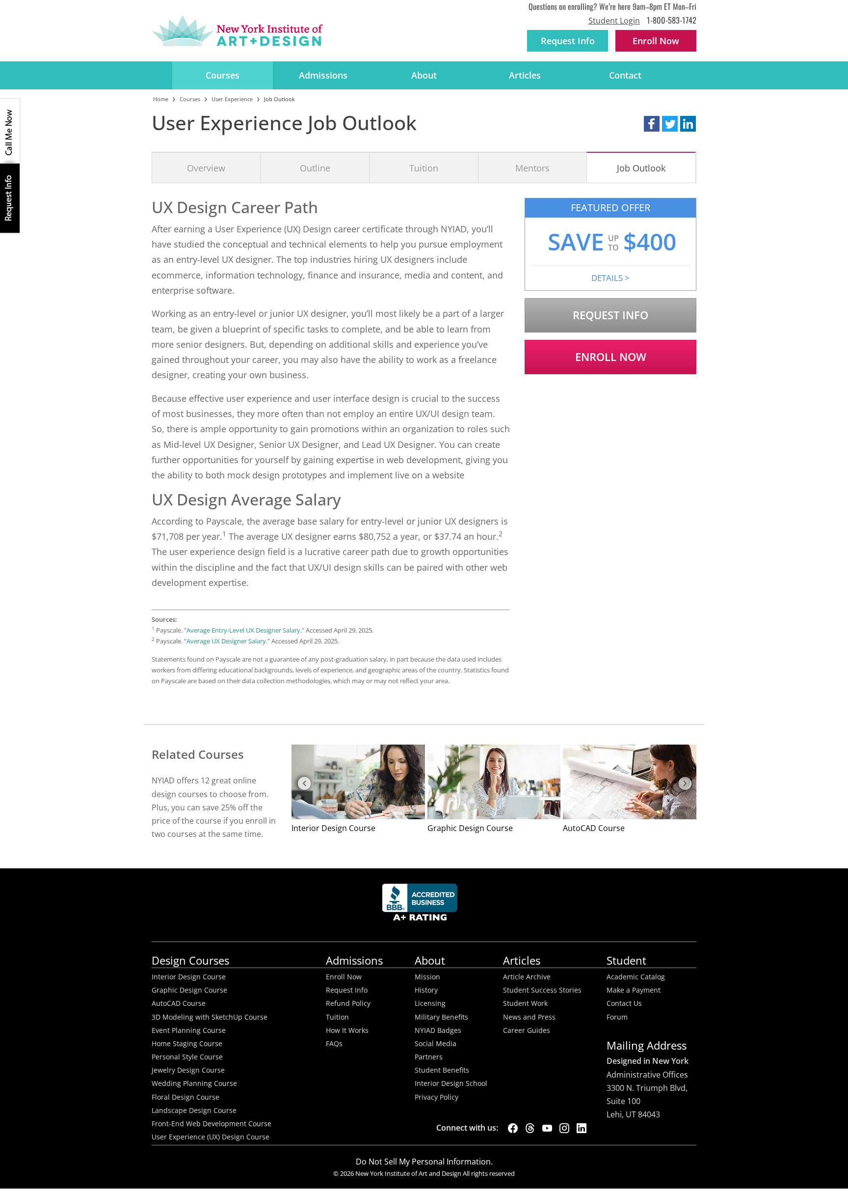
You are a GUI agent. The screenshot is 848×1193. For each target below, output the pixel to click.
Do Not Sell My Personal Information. (424, 1161)
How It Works (347, 1030)
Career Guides (526, 1030)
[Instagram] (564, 1128)
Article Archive (527, 976)
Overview (206, 168)
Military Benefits (441, 1017)
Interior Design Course (189, 976)
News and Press (529, 1017)
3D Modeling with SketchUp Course (209, 1017)
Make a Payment (634, 990)
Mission (427, 976)
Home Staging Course (187, 1043)
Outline (315, 168)
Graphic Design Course (189, 990)
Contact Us (624, 1003)
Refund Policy (348, 1003)
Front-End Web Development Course (211, 1123)
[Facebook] (513, 1128)
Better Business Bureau (421, 905)
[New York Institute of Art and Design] (237, 31)
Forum (617, 1017)
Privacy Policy (436, 1097)
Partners (429, 1057)
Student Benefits (442, 1070)
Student (626, 960)
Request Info (568, 41)
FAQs (334, 1043)
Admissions (323, 75)
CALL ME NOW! (10, 131)
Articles (525, 75)
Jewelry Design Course (188, 1070)
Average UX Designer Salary (226, 641)
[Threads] (530, 1128)
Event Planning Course (189, 1030)
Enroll (656, 41)
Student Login (614, 20)
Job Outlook (641, 168)
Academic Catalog (636, 976)
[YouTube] (547, 1128)
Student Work (525, 1003)
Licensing (430, 1003)
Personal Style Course (187, 1057)
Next (684, 784)
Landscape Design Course (194, 1110)
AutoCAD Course (179, 1003)
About (424, 75)
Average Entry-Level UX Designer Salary (243, 630)
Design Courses (190, 960)
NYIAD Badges (438, 1030)
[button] (652, 124)
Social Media (435, 1043)
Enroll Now (610, 356)
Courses (222, 75)
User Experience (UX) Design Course (210, 1137)
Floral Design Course (185, 1097)
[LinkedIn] (581, 1128)
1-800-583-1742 (671, 20)
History (426, 990)
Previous (304, 784)
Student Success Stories (542, 990)
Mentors (532, 168)
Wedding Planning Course (194, 1083)
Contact (625, 75)
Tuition (423, 168)
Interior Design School (451, 1083)
